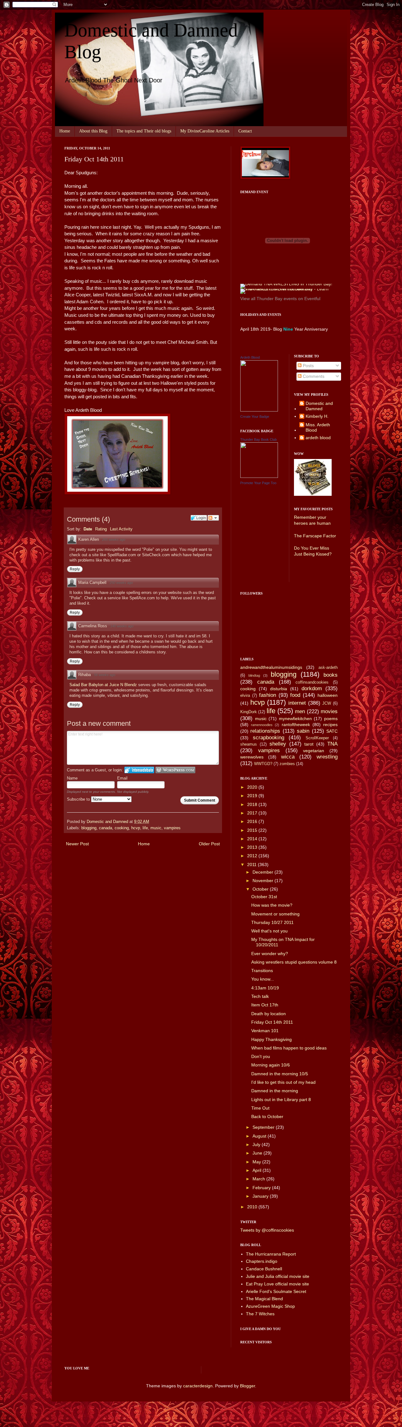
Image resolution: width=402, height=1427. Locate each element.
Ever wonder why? (269, 953)
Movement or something (275, 913)
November (263, 880)
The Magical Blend (264, 1298)
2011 (252, 864)
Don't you (260, 1056)
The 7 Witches (260, 1313)
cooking (122, 828)
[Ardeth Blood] (259, 409)
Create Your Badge (254, 416)
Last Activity (121, 529)
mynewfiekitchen (295, 718)
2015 (252, 830)
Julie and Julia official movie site (277, 1276)
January (261, 1196)
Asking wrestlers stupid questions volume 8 (294, 962)
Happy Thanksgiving (271, 1039)
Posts (308, 365)
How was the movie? (271, 905)
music (155, 828)
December (263, 872)
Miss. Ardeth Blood (318, 427)
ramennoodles (262, 725)
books (330, 675)
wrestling (327, 757)
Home (64, 131)
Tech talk (260, 996)
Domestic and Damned (319, 406)
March (259, 1178)
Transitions (262, 970)
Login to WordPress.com (175, 770)
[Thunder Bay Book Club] (259, 476)
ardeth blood (318, 437)
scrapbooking (268, 738)
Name (72, 778)
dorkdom (312, 688)
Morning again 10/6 (270, 1064)
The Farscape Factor (315, 535)
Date (88, 529)
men (300, 711)
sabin (303, 731)
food (295, 695)
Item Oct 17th (264, 1004)
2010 (252, 1206)
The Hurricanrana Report (271, 1253)
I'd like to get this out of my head (283, 1082)
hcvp (135, 828)
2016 (252, 821)
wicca (288, 757)
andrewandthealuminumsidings (271, 667)
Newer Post (77, 843)
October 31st (264, 896)
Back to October (267, 1116)
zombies (287, 764)
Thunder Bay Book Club (258, 439)
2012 (252, 855)
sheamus (248, 744)
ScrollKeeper (317, 738)
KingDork (248, 712)
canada (105, 828)
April (258, 1170)
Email (122, 778)
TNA (332, 744)
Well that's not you (269, 930)
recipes (330, 724)
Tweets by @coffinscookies (267, 1230)
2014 (252, 838)
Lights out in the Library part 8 (281, 1099)
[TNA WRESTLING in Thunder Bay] (286, 283)
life (145, 828)
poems (331, 718)
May (257, 1161)
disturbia (278, 688)
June (258, 1153)
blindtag (254, 675)
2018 (252, 804)
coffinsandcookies (312, 682)
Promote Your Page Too (258, 483)
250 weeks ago (121, 583)
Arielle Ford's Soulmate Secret (276, 1291)
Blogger (247, 1385)
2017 (252, 812)
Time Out (260, 1108)
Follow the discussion (213, 518)
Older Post (209, 843)
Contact (245, 131)
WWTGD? (263, 764)
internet (297, 703)
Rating (101, 529)
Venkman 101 (265, 1030)
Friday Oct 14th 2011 (272, 1022)
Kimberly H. (317, 416)
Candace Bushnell (264, 1268)
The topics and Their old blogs (144, 131)
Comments (313, 376)
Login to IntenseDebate (139, 770)
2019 (252, 795)
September (264, 1127)
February (262, 1187)
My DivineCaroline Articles (204, 131)
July (257, 1144)
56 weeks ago (104, 675)
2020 (252, 787)
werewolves (251, 756)
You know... (262, 979)
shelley (277, 744)
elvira (245, 695)
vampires (172, 828)
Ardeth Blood (250, 357)
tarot (308, 744)
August (260, 1136)
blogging (88, 828)
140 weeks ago (121, 626)
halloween (328, 695)
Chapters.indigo (261, 1261)
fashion (267, 695)
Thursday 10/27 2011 (272, 922)
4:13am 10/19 (265, 987)
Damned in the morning (274, 1090)
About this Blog (93, 131)
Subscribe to (79, 799)
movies (329, 711)
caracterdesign (198, 1385)
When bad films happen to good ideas (289, 1047)
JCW (326, 703)
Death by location (268, 1013)
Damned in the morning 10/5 (279, 1073)
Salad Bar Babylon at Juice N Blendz (103, 684)
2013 (252, 847)
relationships (265, 731)
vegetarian (313, 750)
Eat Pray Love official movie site (277, 1283)
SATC (332, 731)
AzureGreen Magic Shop (270, 1306)
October (261, 889)
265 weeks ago (113, 539)
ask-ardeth (328, 667)
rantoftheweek (296, 724)
